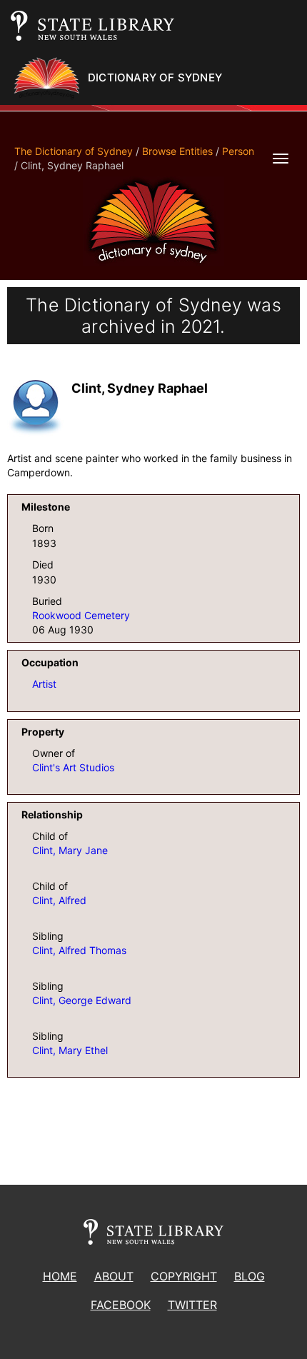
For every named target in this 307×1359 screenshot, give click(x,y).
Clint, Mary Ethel (70, 1050)
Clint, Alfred (59, 900)
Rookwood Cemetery (81, 615)
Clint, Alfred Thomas (79, 950)
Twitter (192, 1305)
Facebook (121, 1305)
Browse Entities (177, 151)
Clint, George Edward (81, 1000)
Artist (44, 684)
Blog (249, 1276)
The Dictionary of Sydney (73, 151)
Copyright (184, 1276)
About (114, 1276)
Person (238, 151)
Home (60, 1276)
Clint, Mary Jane (70, 850)
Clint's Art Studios (73, 767)
